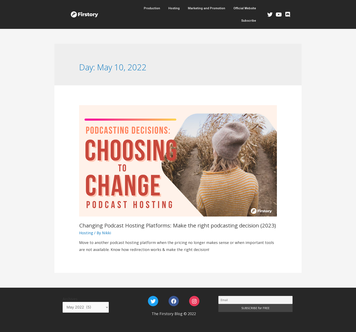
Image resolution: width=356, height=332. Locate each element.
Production (152, 8)
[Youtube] (278, 14)
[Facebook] (174, 301)
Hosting (174, 8)
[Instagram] (194, 301)
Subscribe (248, 20)
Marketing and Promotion (206, 8)
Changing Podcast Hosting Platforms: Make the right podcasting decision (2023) (177, 225)
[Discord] (287, 14)
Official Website (244, 8)
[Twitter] (269, 14)
